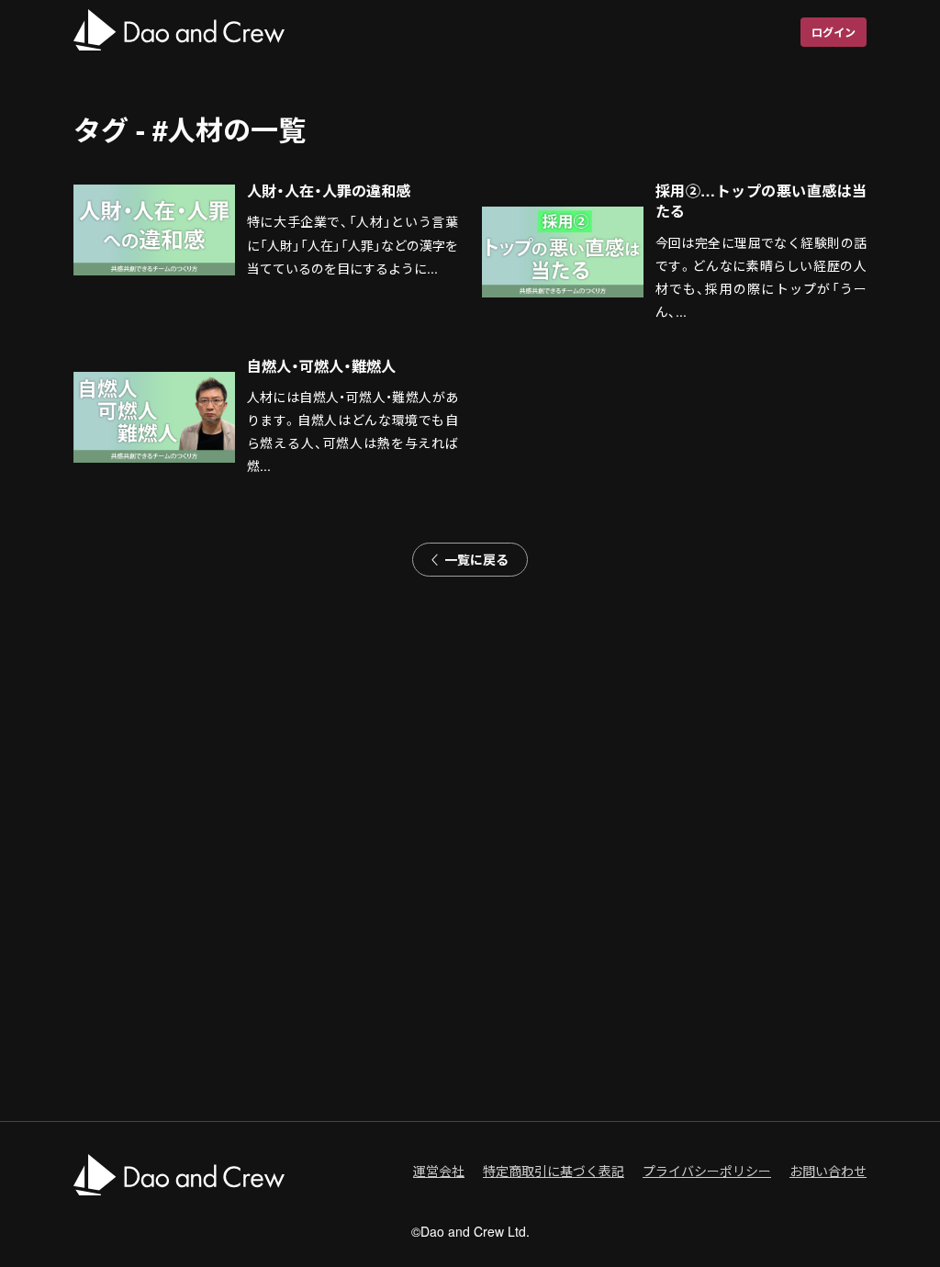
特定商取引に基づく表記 (553, 1170)
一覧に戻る (476, 559)
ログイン (833, 32)
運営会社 (438, 1170)
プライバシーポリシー (707, 1170)
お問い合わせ (828, 1170)
